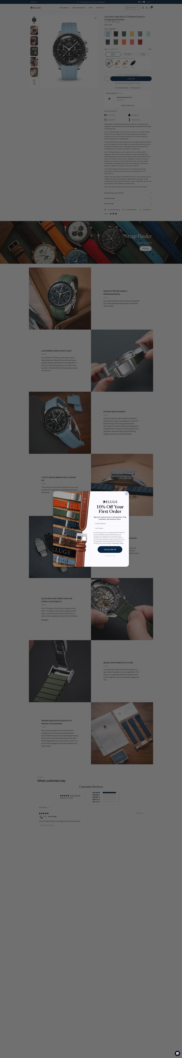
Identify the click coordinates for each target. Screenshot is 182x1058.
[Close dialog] (126, 493)
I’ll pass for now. (110, 556)
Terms (121, 543)
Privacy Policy (115, 543)
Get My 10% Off (110, 549)
